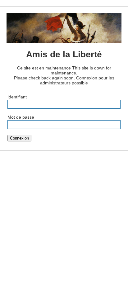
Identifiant (17, 96)
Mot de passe (20, 117)
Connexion (19, 138)
